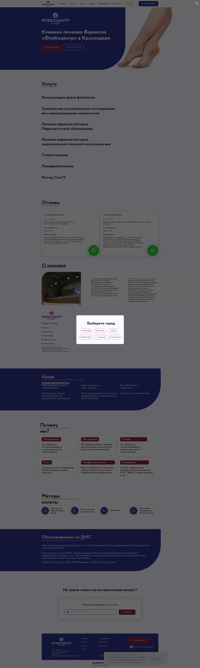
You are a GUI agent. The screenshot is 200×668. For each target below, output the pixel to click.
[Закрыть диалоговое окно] (196, 3)
